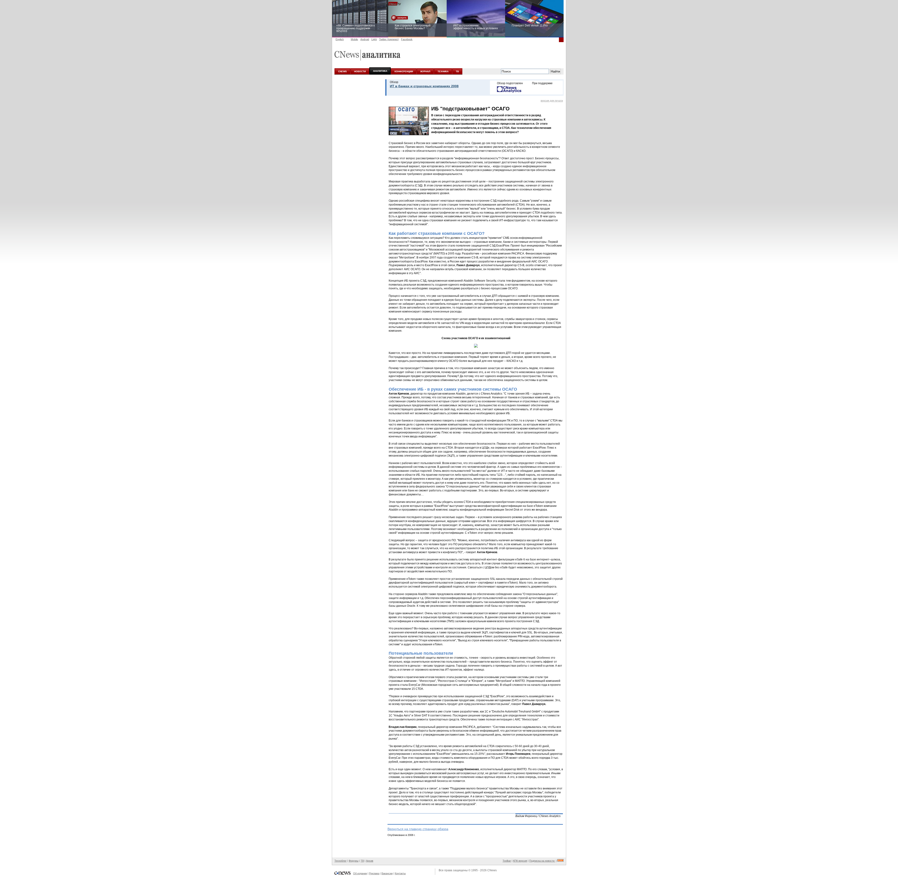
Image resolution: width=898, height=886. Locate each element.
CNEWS (342, 71)
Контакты (400, 873)
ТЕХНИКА (443, 71)
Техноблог (340, 860)
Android (364, 39)
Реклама (374, 873)
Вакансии (387, 873)
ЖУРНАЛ (425, 71)
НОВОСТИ (360, 71)
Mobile (354, 39)
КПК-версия (520, 860)
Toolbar (507, 860)
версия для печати (552, 100)
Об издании (360, 873)
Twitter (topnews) (389, 39)
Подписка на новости (542, 860)
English (340, 39)
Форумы (353, 860)
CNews (492, 870)
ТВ (457, 71)
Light (374, 39)
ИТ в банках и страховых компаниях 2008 (424, 86)
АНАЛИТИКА (380, 71)
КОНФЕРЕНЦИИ (404, 71)
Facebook (407, 39)
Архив (369, 860)
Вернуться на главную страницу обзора (417, 829)
